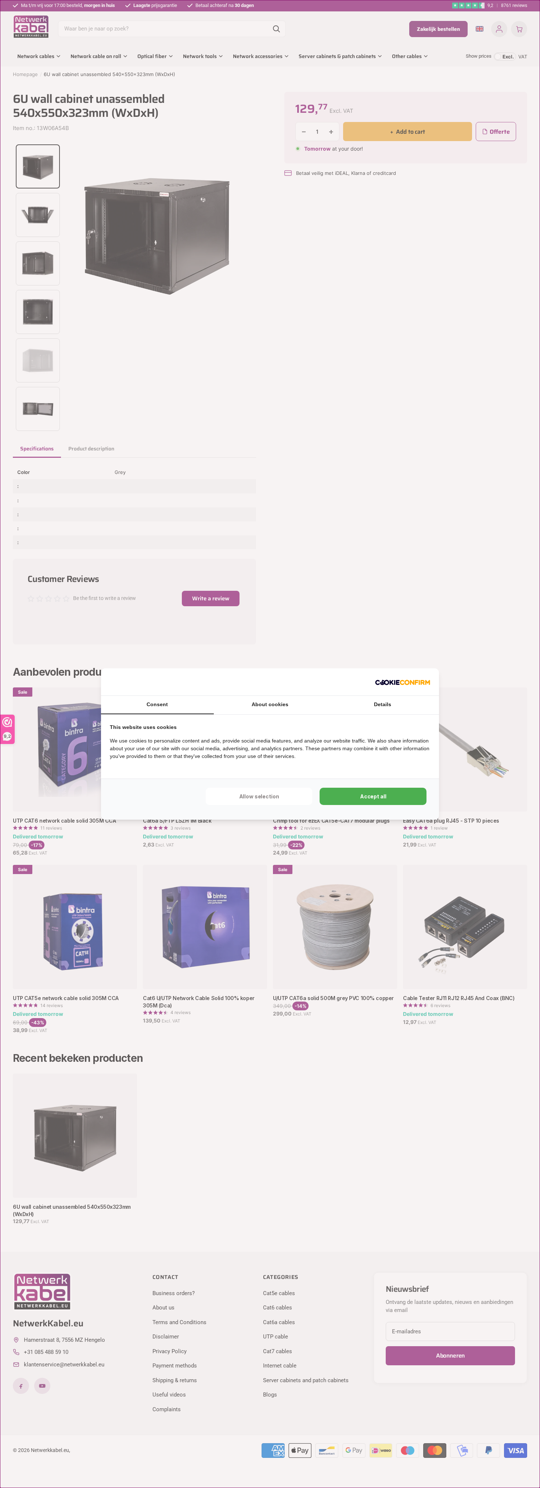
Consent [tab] (157, 704)
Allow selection (259, 796)
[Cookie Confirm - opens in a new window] (402, 682)
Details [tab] (382, 704)
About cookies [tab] (270, 704)
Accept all (373, 796)
